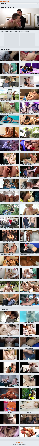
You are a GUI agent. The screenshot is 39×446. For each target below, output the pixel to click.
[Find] (37, 3)
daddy (11, 31)
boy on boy (27, 31)
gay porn (6, 31)
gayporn (16, 31)
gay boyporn (21, 31)
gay (2, 31)
